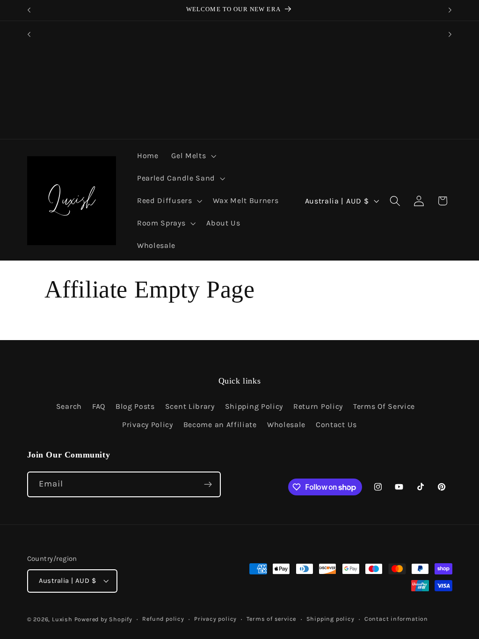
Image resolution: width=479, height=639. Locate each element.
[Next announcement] (450, 10)
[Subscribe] (208, 485)
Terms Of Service (384, 406)
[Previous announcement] (29, 10)
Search (69, 406)
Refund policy (163, 618)
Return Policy (318, 406)
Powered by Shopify (103, 619)
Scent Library (190, 406)
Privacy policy (215, 618)
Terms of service (271, 618)
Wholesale (286, 424)
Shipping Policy (254, 406)
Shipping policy (330, 618)
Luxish (62, 619)
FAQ (98, 406)
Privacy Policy (147, 424)
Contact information (396, 618)
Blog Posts (135, 406)
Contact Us (336, 424)
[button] (192, 156)
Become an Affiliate (220, 424)
